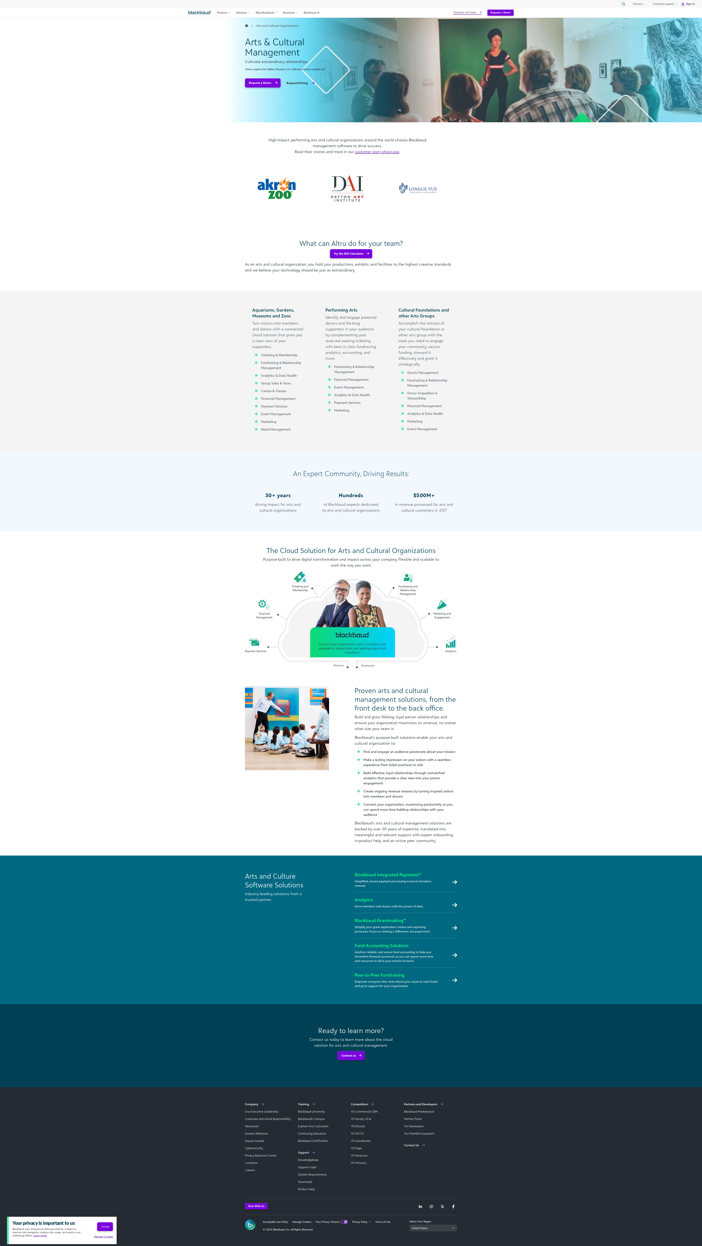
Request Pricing (297, 83)
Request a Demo (500, 12)
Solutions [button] (241, 12)
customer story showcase (377, 151)
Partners (638, 3)
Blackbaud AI (311, 12)
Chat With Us (256, 1206)
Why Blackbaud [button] (265, 12)
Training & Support (663, 3)
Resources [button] (289, 12)
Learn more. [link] (40, 1235)
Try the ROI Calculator (349, 253)
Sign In (690, 3)
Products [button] (222, 12)
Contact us (348, 1055)
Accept (105, 1226)
